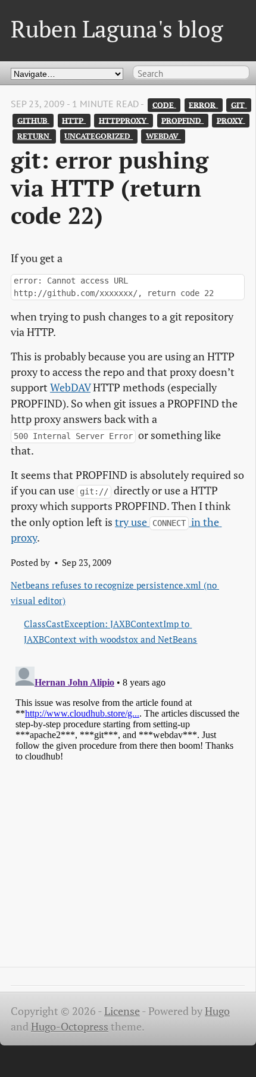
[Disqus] (128, 811)
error (203, 104)
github (33, 120)
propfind (182, 120)
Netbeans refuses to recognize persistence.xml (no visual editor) (115, 592)
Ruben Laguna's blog (117, 29)
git (239, 104)
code (164, 104)
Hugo (217, 1011)
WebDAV (70, 387)
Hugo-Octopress (69, 1027)
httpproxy (124, 120)
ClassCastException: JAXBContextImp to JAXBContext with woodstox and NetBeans (110, 631)
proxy (231, 120)
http (74, 120)
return (34, 136)
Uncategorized (98, 136)
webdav (163, 136)
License (122, 1011)
